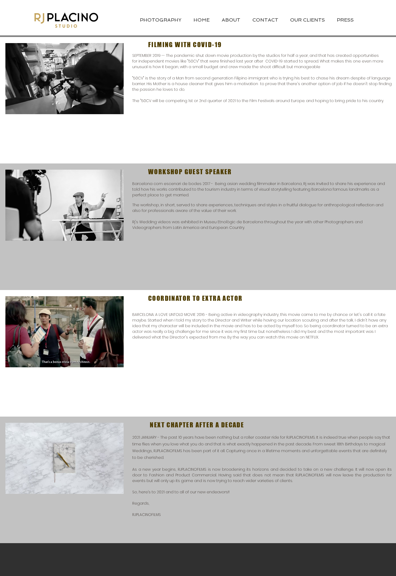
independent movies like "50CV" (168, 61)
